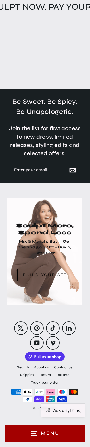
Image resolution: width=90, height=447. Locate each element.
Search (23, 367)
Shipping (27, 375)
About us (41, 367)
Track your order (45, 382)
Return (45, 375)
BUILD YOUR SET (45, 274)
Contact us (63, 367)
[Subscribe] (72, 170)
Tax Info (63, 375)
